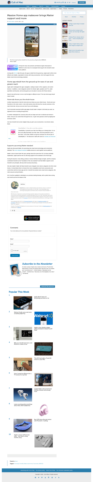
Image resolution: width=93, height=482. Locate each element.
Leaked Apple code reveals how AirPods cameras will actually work (43, 390)
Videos (60, 8)
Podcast (65, 8)
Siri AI (32, 8)
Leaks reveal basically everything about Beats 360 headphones (23, 405)
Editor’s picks (46, 8)
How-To (41, 6)
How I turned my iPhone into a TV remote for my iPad (22, 374)
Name (12, 239)
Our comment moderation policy (64, 470)
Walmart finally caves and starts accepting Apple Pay (23, 313)
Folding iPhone (38, 8)
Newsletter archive (47, 286)
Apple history (53, 8)
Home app (16, 463)
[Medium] (14, 210)
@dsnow (19, 207)
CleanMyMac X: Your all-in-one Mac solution (30, 128)
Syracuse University (28, 201)
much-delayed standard (21, 150)
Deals (47, 6)
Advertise (74, 16)
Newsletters (71, 8)
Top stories (35, 463)
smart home (30, 463)
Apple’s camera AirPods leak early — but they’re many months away (21, 436)
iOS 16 (15, 73)
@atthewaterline (46, 206)
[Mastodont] (12, 210)
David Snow (11, 21)
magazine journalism (42, 201)
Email (12, 244)
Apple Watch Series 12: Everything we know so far (41, 297)
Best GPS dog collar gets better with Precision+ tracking (42, 420)
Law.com (26, 197)
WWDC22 (41, 463)
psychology (13, 202)
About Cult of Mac (50, 470)
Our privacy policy (40, 470)
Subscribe (81, 2)
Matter (25, 463)
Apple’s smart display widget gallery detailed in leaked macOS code (43, 329)
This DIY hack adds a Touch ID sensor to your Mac (42, 359)
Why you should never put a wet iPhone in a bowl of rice (23, 343)
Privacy (81, 16)
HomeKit (21, 463)
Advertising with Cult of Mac (27, 470)
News (28, 6)
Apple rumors (22, 8)
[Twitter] (10, 210)
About (66, 16)
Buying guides (55, 6)
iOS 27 (28, 8)
